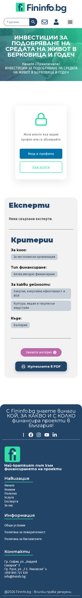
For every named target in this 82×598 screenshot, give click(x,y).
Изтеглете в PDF (44, 366)
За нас (8, 505)
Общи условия (14, 525)
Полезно (10, 493)
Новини (9, 489)
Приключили (48, 64)
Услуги (9, 497)
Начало (9, 485)
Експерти (11, 501)
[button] (70, 21)
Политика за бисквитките (23, 539)
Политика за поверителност (24, 532)
